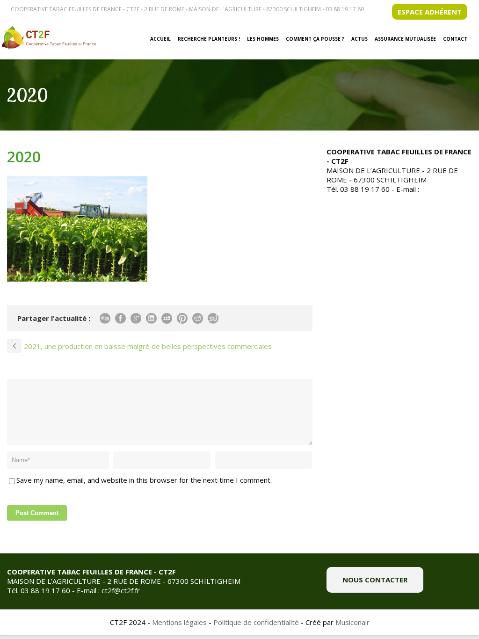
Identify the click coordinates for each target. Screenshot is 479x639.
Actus (359, 39)
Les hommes (263, 39)
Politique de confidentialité (256, 622)
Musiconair (352, 622)
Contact (455, 39)
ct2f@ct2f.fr (440, 189)
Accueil (160, 39)
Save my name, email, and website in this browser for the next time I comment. (144, 480)
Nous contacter (374, 579)
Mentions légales (179, 622)
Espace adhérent (430, 11)
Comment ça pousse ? (315, 39)
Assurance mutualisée (405, 39)
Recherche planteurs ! (209, 39)
